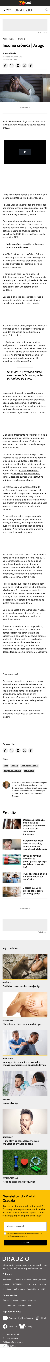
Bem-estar (7, 1279)
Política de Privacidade (13, 1342)
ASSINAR (25, 1242)
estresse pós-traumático (26, 473)
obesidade (8, 402)
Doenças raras (39, 1279)
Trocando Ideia (24, 1305)
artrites (22, 470)
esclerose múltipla (23, 480)
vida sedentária (23, 361)
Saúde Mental (33, 1289)
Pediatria (42, 1284)
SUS (43, 1289)
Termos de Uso (9, 1346)
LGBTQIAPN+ (17, 1284)
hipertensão (34, 402)
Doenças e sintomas (22, 1279)
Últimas (6, 1300)
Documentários (9, 1305)
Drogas (6, 1284)
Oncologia (7, 1289)
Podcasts (32, 1300)
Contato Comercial (11, 1334)
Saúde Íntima (19, 1289)
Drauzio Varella (9, 53)
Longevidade (30, 1284)
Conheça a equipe (10, 1338)
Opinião (14, 1300)
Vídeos (23, 1300)
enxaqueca (33, 470)
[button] (5, 65)
